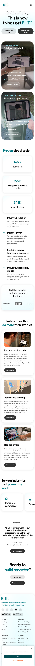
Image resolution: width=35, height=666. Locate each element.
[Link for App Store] (6, 614)
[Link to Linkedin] (11, 609)
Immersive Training (23, 622)
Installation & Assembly (25, 627)
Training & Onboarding (24, 629)
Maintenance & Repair (24, 624)
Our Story (4, 622)
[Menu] (31, 5)
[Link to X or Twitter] (7, 609)
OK (18, 656)
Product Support (23, 632)
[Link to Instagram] (20, 609)
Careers (3, 629)
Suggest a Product (23, 645)
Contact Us (4, 627)
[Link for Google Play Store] (18, 614)
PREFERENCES (18, 660)
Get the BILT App (23, 638)
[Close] (32, 648)
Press (3, 624)
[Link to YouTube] (16, 609)
